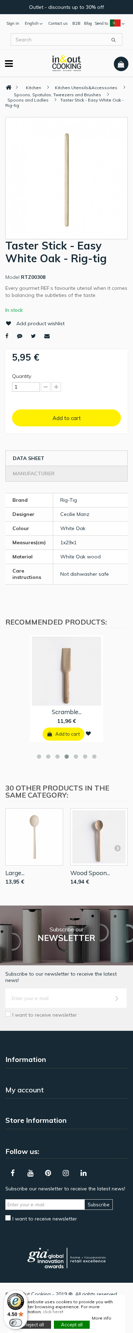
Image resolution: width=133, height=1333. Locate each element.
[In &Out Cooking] (66, 62)
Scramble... (67, 712)
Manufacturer (34, 473)
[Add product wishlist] (88, 733)
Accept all (72, 1324)
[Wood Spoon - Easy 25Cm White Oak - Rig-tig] (99, 837)
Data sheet (28, 458)
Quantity (21, 376)
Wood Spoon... (90, 873)
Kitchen (33, 87)
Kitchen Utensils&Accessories (86, 87)
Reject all (34, 1324)
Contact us (58, 23)
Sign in (12, 23)
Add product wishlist (40, 323)
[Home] (8, 87)
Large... (14, 873)
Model (12, 277)
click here (52, 1311)
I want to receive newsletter (44, 1015)
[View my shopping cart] (121, 64)
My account (24, 1089)
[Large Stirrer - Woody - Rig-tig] (34, 837)
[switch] (15, 1323)
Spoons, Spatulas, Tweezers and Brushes (57, 94)
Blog (88, 23)
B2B (76, 23)
